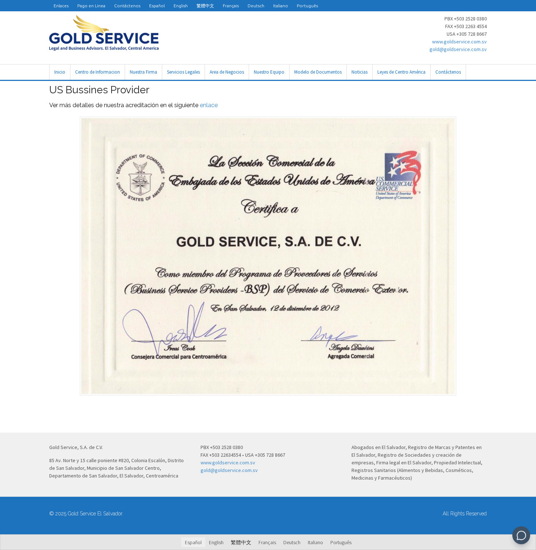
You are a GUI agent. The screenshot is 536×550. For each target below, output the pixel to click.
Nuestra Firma (143, 72)
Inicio (59, 72)
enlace (209, 105)
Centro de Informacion (97, 72)
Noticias (359, 72)
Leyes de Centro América (401, 72)
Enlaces (61, 5)
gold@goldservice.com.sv (458, 49)
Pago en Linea (91, 5)
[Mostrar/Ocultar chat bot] (521, 535)
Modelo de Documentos (318, 72)
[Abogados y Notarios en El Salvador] (104, 46)
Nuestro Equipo (269, 72)
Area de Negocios (227, 72)
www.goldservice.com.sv (459, 41)
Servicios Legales (183, 72)
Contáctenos (127, 5)
